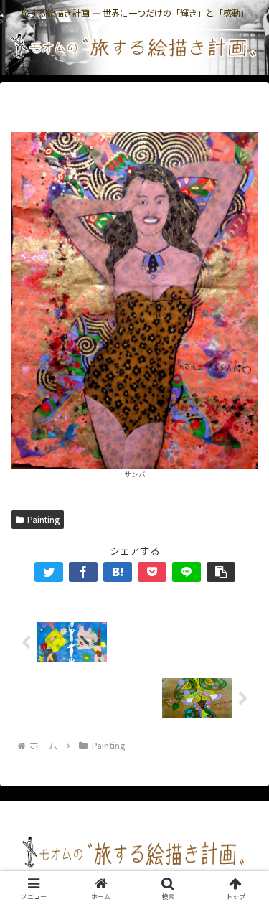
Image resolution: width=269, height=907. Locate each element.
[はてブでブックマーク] (117, 572)
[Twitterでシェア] (48, 572)
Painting (43, 519)
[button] (221, 572)
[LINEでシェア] (186, 572)
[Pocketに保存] (152, 572)
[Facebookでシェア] (83, 572)
